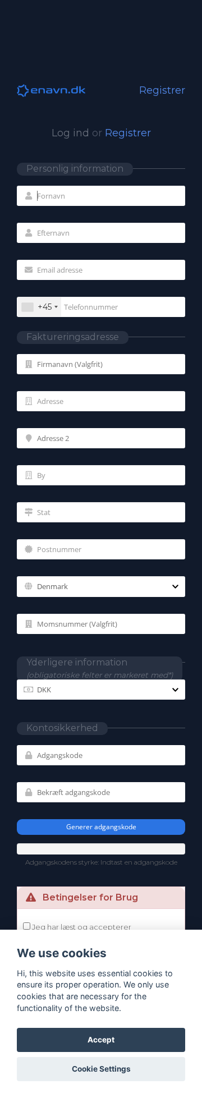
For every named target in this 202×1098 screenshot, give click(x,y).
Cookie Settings (101, 1068)
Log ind (70, 133)
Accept (101, 1039)
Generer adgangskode (101, 826)
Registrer (128, 133)
